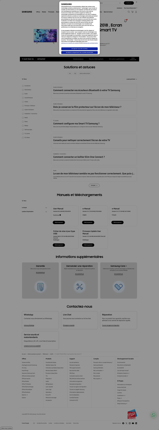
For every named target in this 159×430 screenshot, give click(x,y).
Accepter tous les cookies (80, 48)
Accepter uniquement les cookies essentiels (79, 52)
